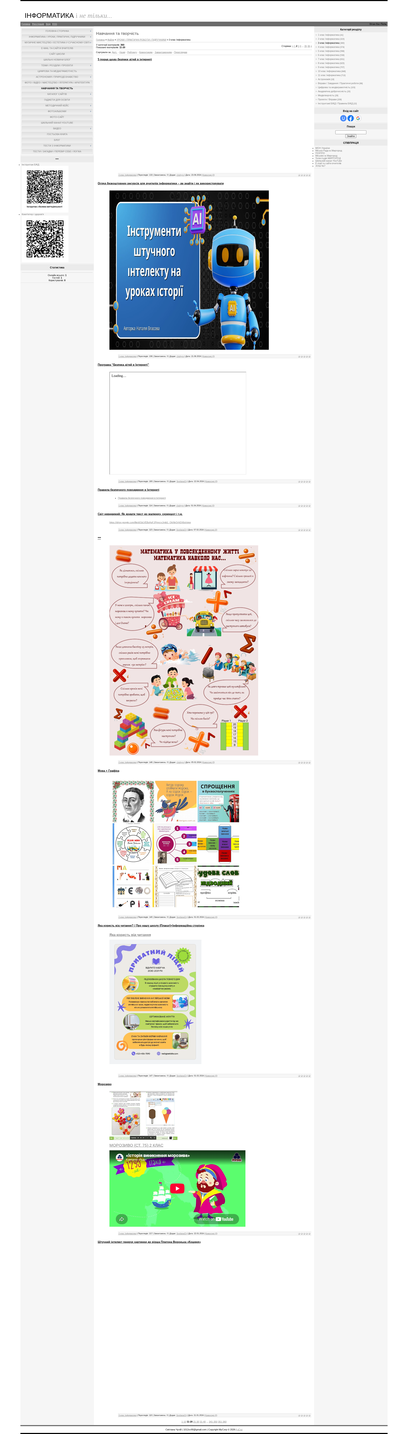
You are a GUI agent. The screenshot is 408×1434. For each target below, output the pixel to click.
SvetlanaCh (182, 481)
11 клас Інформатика (329, 75)
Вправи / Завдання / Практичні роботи (338, 83)
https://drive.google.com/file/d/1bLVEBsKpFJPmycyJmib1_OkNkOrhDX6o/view (150, 522)
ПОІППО (320, 153)
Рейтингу (132, 52)
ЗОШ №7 (320, 166)
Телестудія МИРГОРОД (328, 158)
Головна (25, 24)
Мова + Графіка (108, 770)
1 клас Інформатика (127, 356)
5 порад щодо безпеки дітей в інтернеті (125, 59)
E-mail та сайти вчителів (328, 163)
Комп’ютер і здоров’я (33, 214)
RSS (54, 24)
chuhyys (180, 175)
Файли (110, 39)
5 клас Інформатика (328, 51)
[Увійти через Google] (358, 118)
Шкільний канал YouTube (328, 160)
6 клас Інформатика (328, 55)
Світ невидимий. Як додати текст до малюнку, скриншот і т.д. (140, 514)
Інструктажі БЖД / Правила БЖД (335, 103)
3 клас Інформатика (127, 530)
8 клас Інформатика (328, 63)
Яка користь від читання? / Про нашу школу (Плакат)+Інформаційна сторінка (151, 925)
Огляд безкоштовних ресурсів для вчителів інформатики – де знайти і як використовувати (161, 183)
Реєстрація (38, 24)
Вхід (48, 24)
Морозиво (105, 1084)
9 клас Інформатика (328, 67)
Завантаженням (163, 52)
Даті (114, 52)
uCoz (240, 1429)
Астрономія (324, 79)
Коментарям (146, 52)
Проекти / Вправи (327, 99)
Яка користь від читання (130, 935)
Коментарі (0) (209, 175)
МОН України (322, 148)
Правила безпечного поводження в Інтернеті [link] (142, 498)
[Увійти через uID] (343, 118)
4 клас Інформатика (328, 47)
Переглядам (180, 52)
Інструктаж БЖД (30, 164)
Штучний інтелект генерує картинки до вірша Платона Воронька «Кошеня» (149, 1242)
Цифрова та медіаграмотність (334, 87)
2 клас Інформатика (127, 175)
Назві (122, 52)
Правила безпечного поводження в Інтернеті (128, 489)
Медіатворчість (326, 95)
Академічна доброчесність (332, 91)
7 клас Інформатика (328, 59)
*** (99, 538)
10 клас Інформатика (329, 71)
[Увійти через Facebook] (350, 118)
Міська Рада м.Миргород (328, 150)
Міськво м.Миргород (326, 155)
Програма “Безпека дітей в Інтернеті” (123, 364)
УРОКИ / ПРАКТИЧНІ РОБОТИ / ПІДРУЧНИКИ (141, 39)
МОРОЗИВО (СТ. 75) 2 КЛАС (136, 1145)
